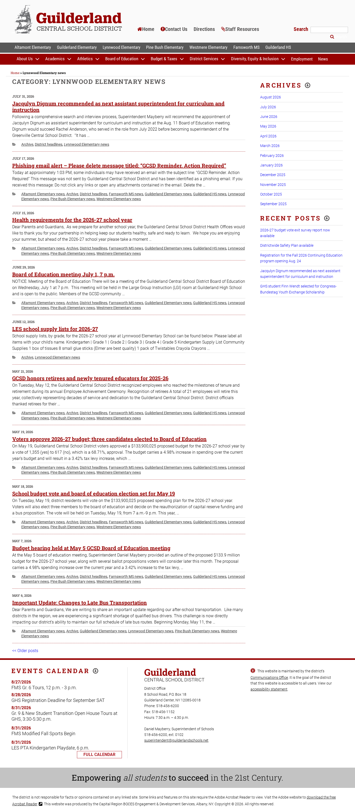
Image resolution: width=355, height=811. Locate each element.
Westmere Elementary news (118, 199)
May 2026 (268, 126)
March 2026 (270, 146)
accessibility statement (269, 689)
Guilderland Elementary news (168, 194)
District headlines (48, 144)
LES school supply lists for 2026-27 (55, 328)
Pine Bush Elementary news (72, 199)
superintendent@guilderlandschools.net (176, 740)
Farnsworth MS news (126, 194)
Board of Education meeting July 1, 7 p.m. (63, 274)
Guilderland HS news (209, 194)
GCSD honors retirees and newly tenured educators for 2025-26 (90, 378)
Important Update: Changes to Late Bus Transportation (79, 602)
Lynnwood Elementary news (86, 144)
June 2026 (268, 117)
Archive (27, 144)
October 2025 (271, 194)
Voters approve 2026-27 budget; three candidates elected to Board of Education (109, 438)
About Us (25, 59)
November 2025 (273, 185)
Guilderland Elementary (77, 47)
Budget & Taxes (164, 59)
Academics (55, 59)
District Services (204, 59)
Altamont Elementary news (43, 194)
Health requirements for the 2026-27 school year (72, 219)
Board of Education (121, 59)
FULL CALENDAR (99, 754)
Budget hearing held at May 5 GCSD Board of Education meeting (91, 548)
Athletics (85, 59)
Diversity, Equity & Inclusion (255, 59)
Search (302, 29)
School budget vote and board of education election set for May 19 (93, 493)
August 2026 (270, 97)
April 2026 (268, 136)
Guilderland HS (278, 47)
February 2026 (272, 155)
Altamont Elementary (33, 47)
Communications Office (269, 677)
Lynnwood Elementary (121, 47)
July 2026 (268, 107)
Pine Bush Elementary (164, 47)
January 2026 (271, 165)
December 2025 (272, 175)
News (323, 59)
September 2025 (273, 204)
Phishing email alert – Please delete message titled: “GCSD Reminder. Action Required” (119, 165)
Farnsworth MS (246, 47)
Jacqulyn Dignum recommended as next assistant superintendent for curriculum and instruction (118, 106)
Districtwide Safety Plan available (286, 245)
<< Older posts (25, 650)
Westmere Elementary (208, 47)
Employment (302, 59)
